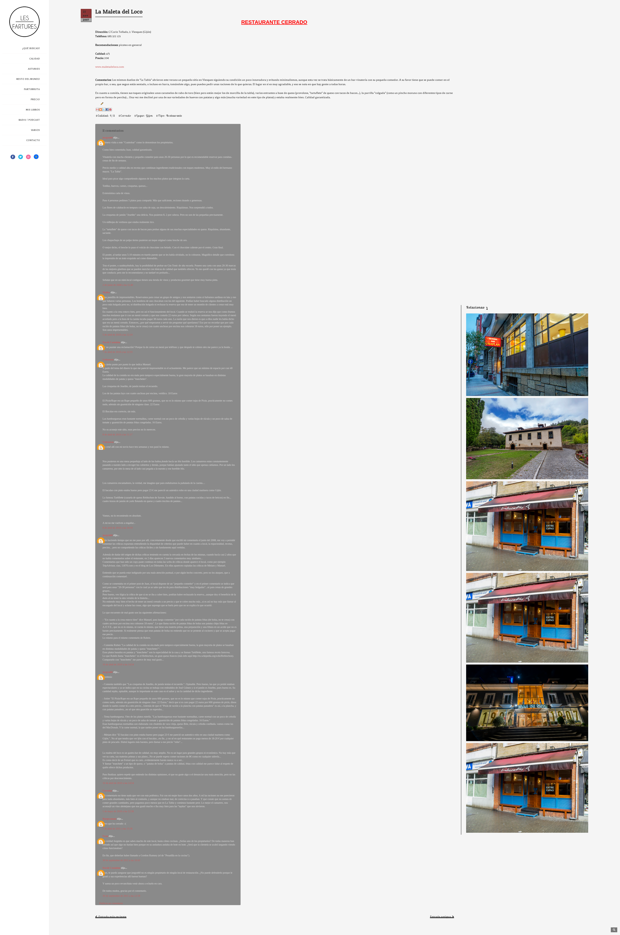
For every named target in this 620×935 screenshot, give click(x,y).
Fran (105, 836)
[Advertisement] (524, 275)
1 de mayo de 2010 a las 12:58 (118, 811)
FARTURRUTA (32, 89)
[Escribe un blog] (100, 109)
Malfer (106, 292)
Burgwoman (109, 818)
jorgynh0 (108, 137)
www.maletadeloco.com (109, 66)
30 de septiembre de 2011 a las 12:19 (121, 895)
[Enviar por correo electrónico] (97, 109)
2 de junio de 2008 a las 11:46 (118, 285)
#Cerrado (125, 115)
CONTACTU (33, 140)
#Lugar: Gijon (143, 115)
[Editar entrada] (101, 103)
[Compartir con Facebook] (107, 109)
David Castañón (111, 342)
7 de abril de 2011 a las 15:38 (117, 828)
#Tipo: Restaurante (169, 115)
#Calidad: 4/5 (105, 115)
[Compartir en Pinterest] (110, 109)
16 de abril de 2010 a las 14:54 (118, 664)
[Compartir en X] (103, 109)
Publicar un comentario (111, 903)
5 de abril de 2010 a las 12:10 (118, 334)
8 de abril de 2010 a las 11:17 (117, 434)
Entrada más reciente (112, 916)
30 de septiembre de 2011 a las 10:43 (121, 860)
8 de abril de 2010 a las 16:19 (118, 527)
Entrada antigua (440, 916)
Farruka (107, 790)
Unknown (108, 359)
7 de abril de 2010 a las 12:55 (118, 352)
